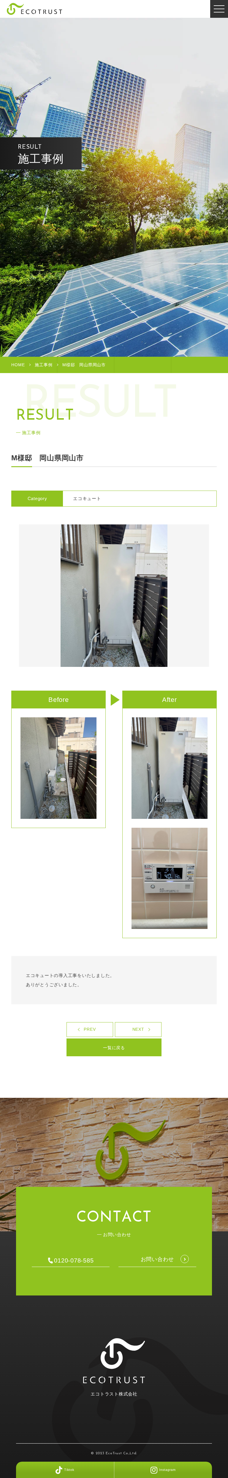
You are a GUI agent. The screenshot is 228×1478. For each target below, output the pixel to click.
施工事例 (43, 364)
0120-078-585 (74, 1260)
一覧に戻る (114, 1047)
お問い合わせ (157, 1259)
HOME (18, 364)
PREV (90, 1029)
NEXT (138, 1029)
